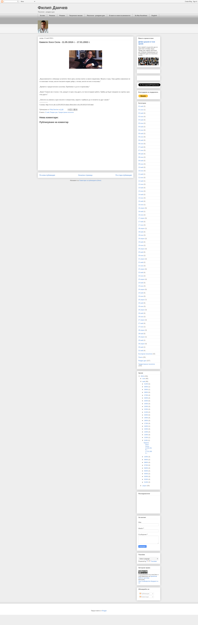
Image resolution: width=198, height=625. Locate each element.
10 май (140, 167)
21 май (140, 262)
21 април (141, 259)
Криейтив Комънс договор (147, 577)
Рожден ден (54, 112)
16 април (141, 208)
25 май (140, 303)
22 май (140, 272)
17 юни (140, 225)
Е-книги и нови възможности (119, 15)
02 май (140, 113)
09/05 (146, 459)
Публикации (145, 593)
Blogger (104, 610)
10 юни (140, 171)
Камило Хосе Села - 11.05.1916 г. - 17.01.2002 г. (148, 448)
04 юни (140, 130)
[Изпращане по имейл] (69, 110)
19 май (140, 242)
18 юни (140, 235)
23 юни (140, 286)
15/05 (146, 429)
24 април (141, 289)
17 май (140, 221)
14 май (140, 194)
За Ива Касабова (141, 15)
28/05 (146, 392)
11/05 (146, 440)
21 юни (140, 266)
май (144, 381)
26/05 (146, 398)
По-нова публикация (47, 175)
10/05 (146, 457)
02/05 (146, 479)
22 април (141, 269)
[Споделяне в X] (73, 110)
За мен (42, 15)
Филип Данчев (53, 7)
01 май (140, 106)
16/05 (146, 426)
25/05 (146, 401)
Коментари (145, 597)
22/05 (146, 409)
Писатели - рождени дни (96, 15)
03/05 (146, 476)
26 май (140, 313)
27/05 (146, 395)
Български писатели (145, 354)
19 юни (140, 245)
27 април (141, 320)
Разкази (52, 15)
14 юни (140, 198)
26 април (141, 310)
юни (144, 378)
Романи (62, 15)
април (144, 485)
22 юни (140, 276)
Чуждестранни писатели (66, 112)
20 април (141, 249)
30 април (141, 343)
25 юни (140, 306)
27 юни (140, 327)
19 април (141, 238)
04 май (140, 126)
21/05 (146, 412)
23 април (141, 279)
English (154, 15)
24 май (140, 293)
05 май (140, 133)
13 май (140, 187)
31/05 (146, 384)
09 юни (140, 164)
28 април (141, 330)
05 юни (140, 137)
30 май (140, 347)
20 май (140, 252)
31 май (140, 350)
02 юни (140, 116)
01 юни (140, 110)
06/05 (146, 468)
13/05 (146, 434)
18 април (141, 228)
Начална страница (85, 175)
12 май (140, 181)
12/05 (146, 437)
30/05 (146, 387)
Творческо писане (75, 15)
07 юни (140, 150)
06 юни (140, 143)
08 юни (140, 157)
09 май (140, 160)
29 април (141, 337)
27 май (140, 323)
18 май (140, 232)
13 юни (140, 191)
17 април (141, 218)
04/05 (146, 473)
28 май (140, 333)
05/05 (146, 471)
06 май (140, 140)
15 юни (140, 204)
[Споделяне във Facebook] (75, 110)
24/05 (146, 403)
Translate (154, 561)
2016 (142, 376)
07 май (140, 147)
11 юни (140, 177)
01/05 (146, 482)
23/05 (146, 406)
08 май (140, 154)
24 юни (140, 296)
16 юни (140, 215)
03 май (140, 120)
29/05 (146, 389)
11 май (47, 112)
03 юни (140, 123)
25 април (141, 299)
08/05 (146, 462)
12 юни (140, 184)
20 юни (140, 255)
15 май (140, 201)
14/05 (146, 432)
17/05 (146, 423)
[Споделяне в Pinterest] (76, 110)
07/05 (146, 465)
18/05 (146, 420)
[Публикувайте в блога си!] (71, 110)
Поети (140, 357)
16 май (140, 211)
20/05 (146, 415)
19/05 (146, 418)
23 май (140, 282)
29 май (140, 340)
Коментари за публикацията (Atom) (90, 180)
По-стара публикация (124, 175)
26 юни (140, 316)
